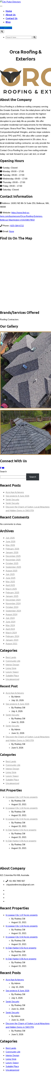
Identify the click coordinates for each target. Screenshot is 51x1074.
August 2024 (11, 614)
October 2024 (12, 607)
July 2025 (10, 574)
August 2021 (11, 643)
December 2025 (13, 556)
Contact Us (11, 18)
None (11, 231)
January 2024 (12, 640)
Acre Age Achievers (15, 492)
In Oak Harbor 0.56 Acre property (21, 841)
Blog (8, 22)
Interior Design (12, 664)
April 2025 (10, 585)
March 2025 (11, 589)
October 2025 (12, 563)
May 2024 (10, 625)
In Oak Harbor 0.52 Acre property (21, 830)
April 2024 (10, 629)
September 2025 (13, 567)
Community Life (13, 661)
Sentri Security (12, 499)
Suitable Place (12, 675)
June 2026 (10, 541)
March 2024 (11, 632)
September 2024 (13, 611)
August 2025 (11, 570)
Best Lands (11, 657)
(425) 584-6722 (17, 225)
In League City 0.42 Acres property (22, 819)
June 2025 (10, 578)
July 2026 (10, 538)
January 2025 (12, 596)
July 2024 (10, 618)
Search (3, 471)
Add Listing (6, 28)
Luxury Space (12, 672)
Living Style (11, 668)
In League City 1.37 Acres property (22, 797)
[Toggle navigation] (1, 6)
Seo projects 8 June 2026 (17, 496)
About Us (11, 14)
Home (9, 11)
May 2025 (10, 581)
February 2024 (12, 636)
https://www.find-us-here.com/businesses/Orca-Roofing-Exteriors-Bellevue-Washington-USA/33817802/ (21, 216)
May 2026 (10, 545)
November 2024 (13, 603)
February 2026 (12, 549)
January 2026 (12, 552)
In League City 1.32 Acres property (22, 808)
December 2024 (13, 600)
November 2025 (13, 560)
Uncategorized (12, 679)
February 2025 (12, 592)
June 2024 (10, 622)
